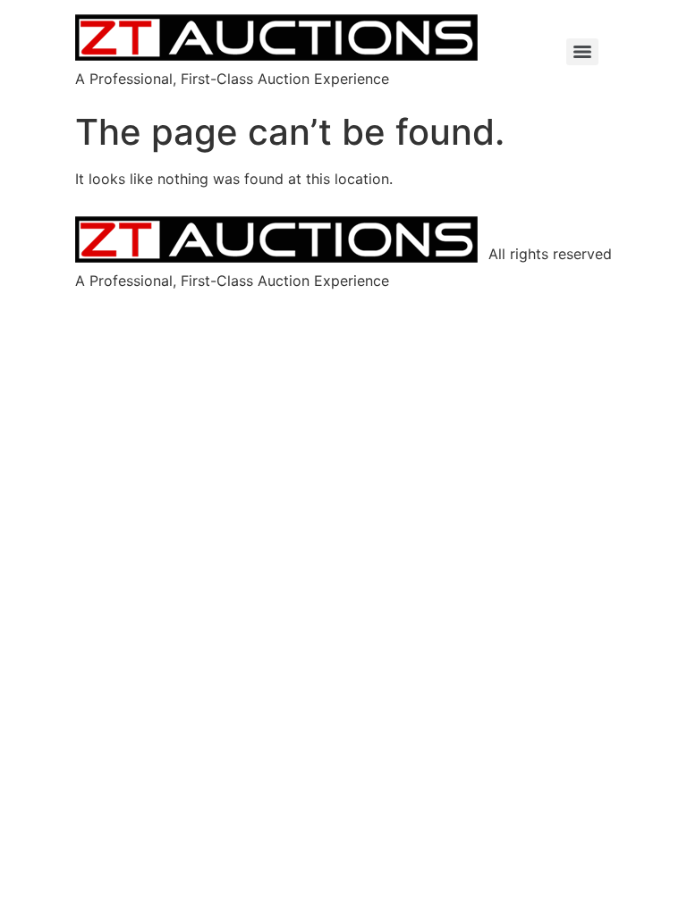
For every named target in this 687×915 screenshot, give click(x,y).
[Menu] (582, 51)
